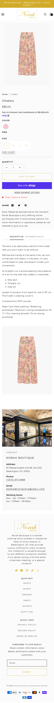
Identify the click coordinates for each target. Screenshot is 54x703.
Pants (27, 600)
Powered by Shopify (38, 686)
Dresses (27, 595)
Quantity (7, 162)
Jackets (27, 606)
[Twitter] (19, 205)
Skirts (27, 583)
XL (26, 145)
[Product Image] (27, 54)
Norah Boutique (21, 686)
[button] (2, 14)
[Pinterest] (25, 205)
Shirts (27, 589)
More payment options (27, 192)
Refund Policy (27, 630)
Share (5, 205)
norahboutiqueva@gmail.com (25, 489)
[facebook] (21, 570)
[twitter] (16, 570)
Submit (27, 672)
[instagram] (27, 570)
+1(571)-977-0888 (15, 480)
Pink (6, 126)
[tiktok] (32, 570)
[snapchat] (38, 570)
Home (4, 94)
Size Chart (8, 152)
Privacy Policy (27, 625)
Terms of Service (27, 636)
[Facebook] (12, 205)
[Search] (45, 14)
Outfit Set (27, 612)
